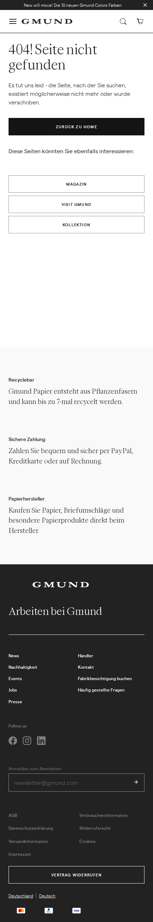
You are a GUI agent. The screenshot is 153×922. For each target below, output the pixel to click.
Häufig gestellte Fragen (101, 690)
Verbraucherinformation (103, 815)
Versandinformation (28, 841)
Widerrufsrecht (95, 828)
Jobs (13, 690)
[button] (13, 21)
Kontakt (86, 667)
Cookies (87, 841)
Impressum (20, 854)
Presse (15, 701)
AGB (13, 815)
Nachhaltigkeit (23, 667)
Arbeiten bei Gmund (56, 611)
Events (15, 678)
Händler (85, 655)
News (14, 655)
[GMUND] (47, 21)
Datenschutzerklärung (31, 828)
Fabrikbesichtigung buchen (105, 678)
